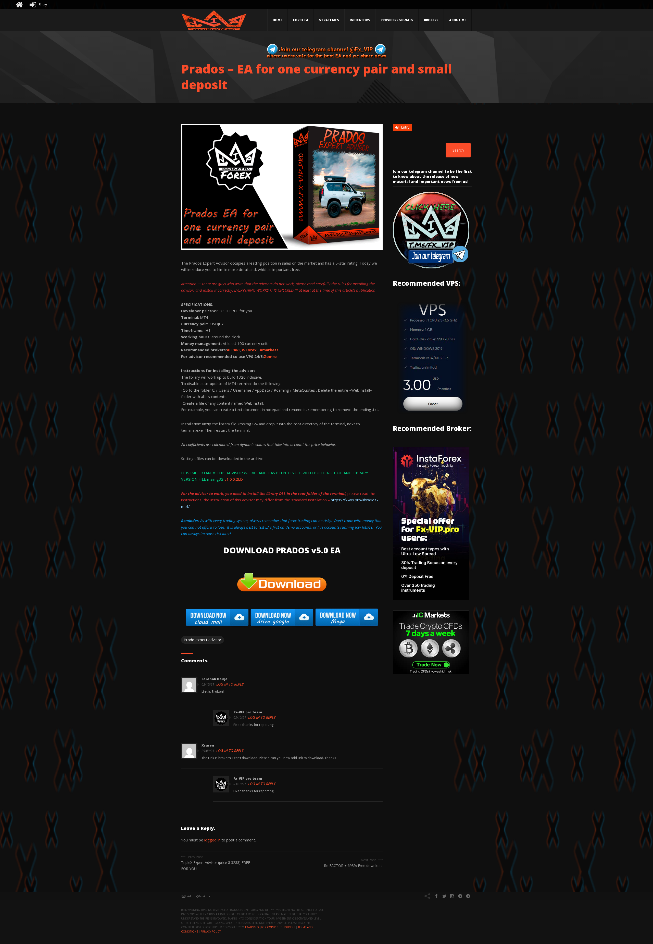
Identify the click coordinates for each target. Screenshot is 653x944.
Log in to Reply (230, 684)
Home (277, 20)
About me (457, 20)
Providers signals (397, 20)
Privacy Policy (211, 931)
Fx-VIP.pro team (247, 712)
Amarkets (269, 349)
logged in (212, 839)
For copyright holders (278, 927)
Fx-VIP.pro (252, 927)
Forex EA (300, 20)
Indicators (360, 20)
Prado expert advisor (202, 639)
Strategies (329, 20)
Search (458, 150)
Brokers (431, 20)
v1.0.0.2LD (233, 479)
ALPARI (233, 349)
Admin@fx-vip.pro (199, 896)
